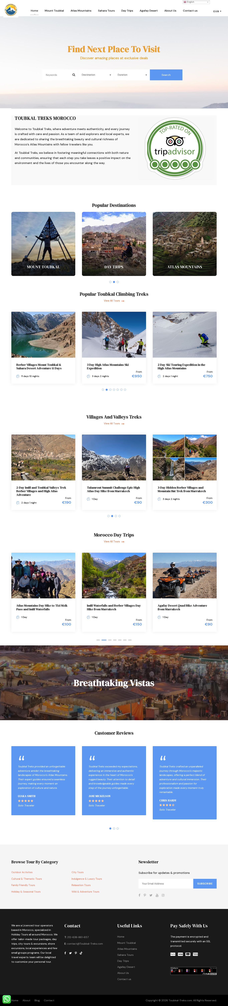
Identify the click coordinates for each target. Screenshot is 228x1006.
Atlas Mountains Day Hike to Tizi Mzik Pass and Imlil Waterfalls (41, 607)
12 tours (114, 273)
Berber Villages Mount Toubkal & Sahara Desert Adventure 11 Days (39, 366)
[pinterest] (145, 895)
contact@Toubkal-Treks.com (85, 943)
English (190, 2)
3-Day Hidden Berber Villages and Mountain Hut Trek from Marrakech (182, 489)
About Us (170, 10)
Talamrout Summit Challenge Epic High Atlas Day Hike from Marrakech (113, 489)
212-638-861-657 (78, 937)
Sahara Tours (106, 10)
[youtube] (157, 895)
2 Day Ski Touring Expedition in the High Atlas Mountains (181, 366)
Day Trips (127, 10)
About (26, 1000)
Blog (37, 1000)
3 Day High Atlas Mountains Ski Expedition (108, 366)
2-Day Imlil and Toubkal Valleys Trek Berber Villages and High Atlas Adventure (41, 491)
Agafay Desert (149, 10)
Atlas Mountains (81, 10)
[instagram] (163, 895)
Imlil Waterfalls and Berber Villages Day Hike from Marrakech (114, 607)
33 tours (184, 273)
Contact (49, 1000)
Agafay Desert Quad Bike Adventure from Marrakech (182, 607)
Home (34, 10)
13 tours (43, 273)
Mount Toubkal (54, 10)
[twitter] (150, 895)
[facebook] (139, 895)
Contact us (190, 10)
